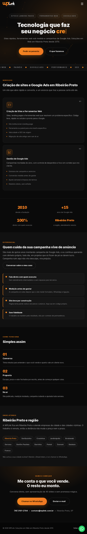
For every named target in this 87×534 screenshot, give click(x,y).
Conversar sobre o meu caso (19, 265)
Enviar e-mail (59, 501)
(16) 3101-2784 (21, 511)
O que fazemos (56, 51)
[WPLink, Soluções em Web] (9, 4)
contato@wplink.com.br (42, 511)
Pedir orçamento (31, 51)
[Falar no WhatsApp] (82, 529)
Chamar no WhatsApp (32, 501)
